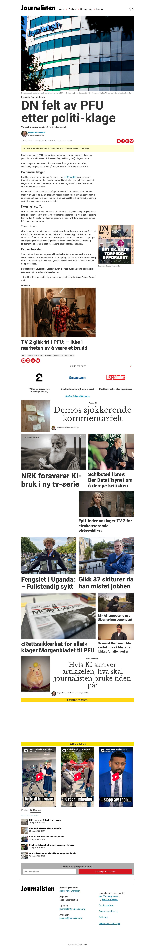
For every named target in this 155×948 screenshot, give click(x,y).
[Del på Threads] (127, 141)
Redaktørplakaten (110, 899)
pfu (23, 355)
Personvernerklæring (108, 911)
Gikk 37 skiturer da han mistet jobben (46, 836)
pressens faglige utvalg (64, 355)
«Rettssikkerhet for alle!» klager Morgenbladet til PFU (54, 853)
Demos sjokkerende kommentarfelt (45, 828)
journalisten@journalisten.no (72, 909)
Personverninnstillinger (109, 923)
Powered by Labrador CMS (77, 945)
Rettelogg (103, 917)
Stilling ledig (86, 9)
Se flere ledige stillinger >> (77, 396)
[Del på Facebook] (119, 141)
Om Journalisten (106, 905)
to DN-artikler (70, 177)
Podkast (72, 9)
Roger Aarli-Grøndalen (69, 891)
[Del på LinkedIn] (123, 141)
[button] (24, 365)
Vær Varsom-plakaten (109, 896)
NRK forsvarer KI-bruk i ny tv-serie (45, 820)
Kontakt (100, 9)
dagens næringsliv (35, 355)
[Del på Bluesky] (131, 141)
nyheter (48, 355)
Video (61, 9)
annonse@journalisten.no (70, 918)
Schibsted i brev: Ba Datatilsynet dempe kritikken (52, 845)
